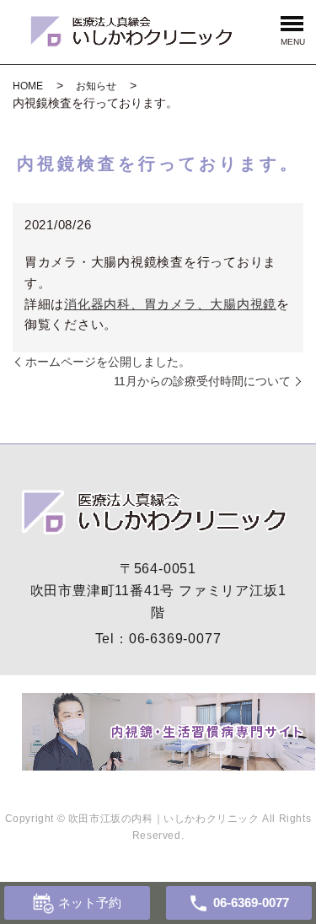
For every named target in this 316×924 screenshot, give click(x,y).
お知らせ (96, 86)
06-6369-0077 (175, 638)
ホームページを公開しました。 (107, 361)
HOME (28, 86)
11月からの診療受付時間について (202, 381)
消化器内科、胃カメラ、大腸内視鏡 (170, 304)
